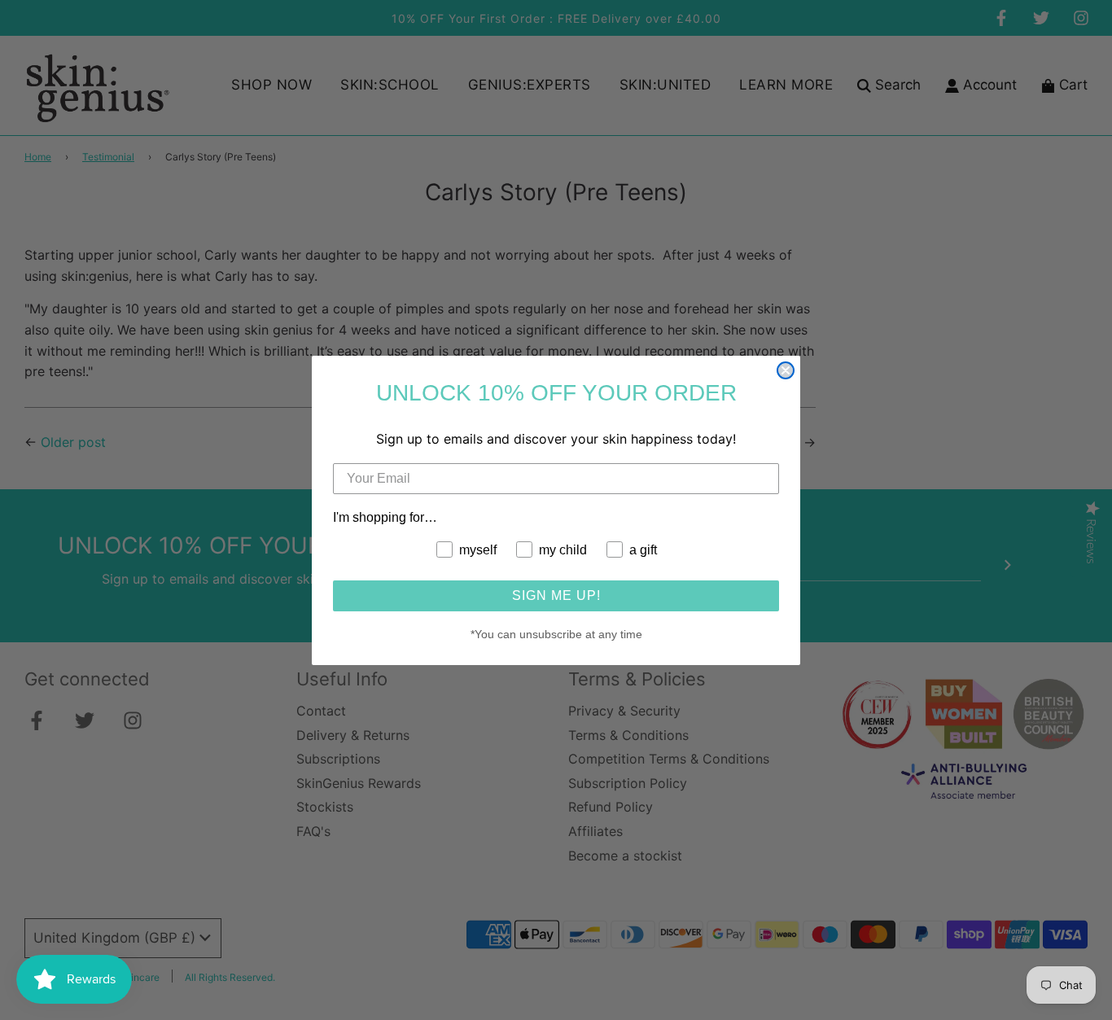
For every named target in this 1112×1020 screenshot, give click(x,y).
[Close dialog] (785, 370)
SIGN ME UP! (556, 595)
